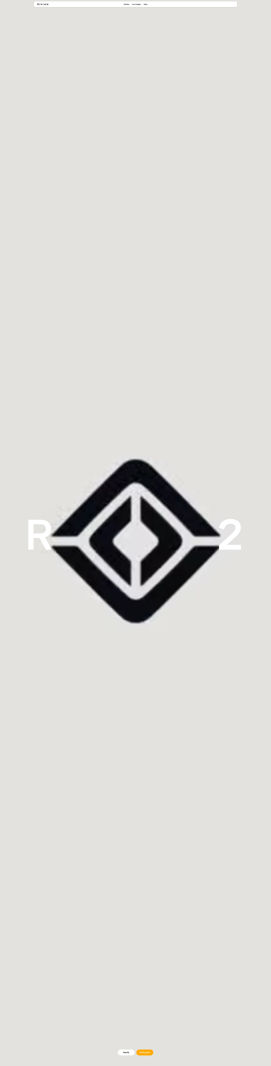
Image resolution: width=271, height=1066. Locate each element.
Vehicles (126, 4)
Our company (136, 4)
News (145, 4)
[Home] (42, 4)
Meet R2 (126, 1052)
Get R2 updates (144, 1052)
